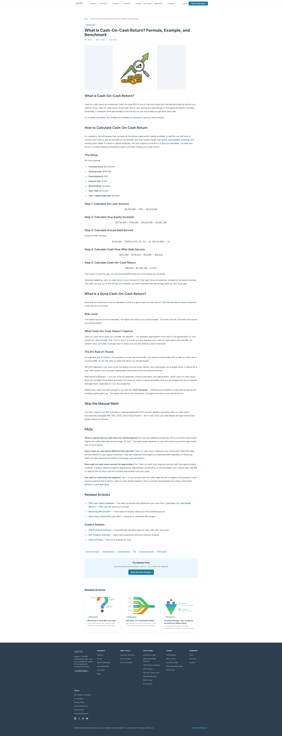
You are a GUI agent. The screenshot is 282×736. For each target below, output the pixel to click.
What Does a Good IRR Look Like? (105, 516)
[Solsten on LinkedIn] (75, 718)
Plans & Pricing (96, 540)
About (191, 655)
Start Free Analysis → (200, 728)
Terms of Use (78, 710)
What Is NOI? (171, 659)
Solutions (127, 3)
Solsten (156, 412)
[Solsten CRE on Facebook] (83, 718)
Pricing (138, 3)
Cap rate (128, 454)
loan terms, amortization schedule (173, 140)
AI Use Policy (78, 698)
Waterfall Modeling (150, 676)
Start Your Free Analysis (141, 572)
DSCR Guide (170, 670)
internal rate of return (176, 302)
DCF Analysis (148, 669)
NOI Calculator (125, 659)
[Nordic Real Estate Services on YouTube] (87, 718)
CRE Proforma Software (100, 530)
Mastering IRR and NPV (100, 511)
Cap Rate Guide (172, 662)
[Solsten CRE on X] (79, 718)
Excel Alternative (103, 666)
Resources (158, 3)
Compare (115, 3)
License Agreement (81, 713)
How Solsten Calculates (82, 695)
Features (93, 3)
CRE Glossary (171, 655)
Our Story (192, 659)
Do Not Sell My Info (81, 706)
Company (170, 3)
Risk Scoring (147, 680)
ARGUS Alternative (103, 662)
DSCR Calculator (126, 662)
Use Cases (148, 3)
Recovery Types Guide (151, 673)
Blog (86, 19)
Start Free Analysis (198, 3)
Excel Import (147, 684)
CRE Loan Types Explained (101, 503)
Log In (185, 3)
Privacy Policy (79, 702)
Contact (192, 662)
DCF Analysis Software (99, 535)
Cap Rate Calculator (127, 655)
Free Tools (103, 3)
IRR (186, 340)
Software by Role (149, 655)
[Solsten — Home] (79, 3)
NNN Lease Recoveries (174, 666)
